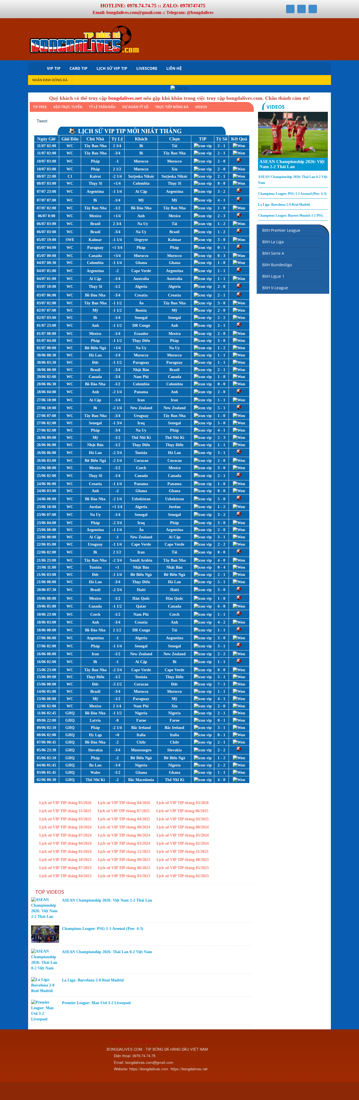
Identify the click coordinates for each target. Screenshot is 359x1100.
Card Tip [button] (79, 68)
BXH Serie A (273, 253)
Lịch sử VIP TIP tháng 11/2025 (65, 811)
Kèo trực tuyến (68, 107)
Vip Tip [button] (54, 68)
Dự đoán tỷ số (135, 107)
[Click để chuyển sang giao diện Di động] (61, 1091)
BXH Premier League (281, 230)
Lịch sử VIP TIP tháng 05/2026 (65, 803)
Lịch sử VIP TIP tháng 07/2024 (65, 835)
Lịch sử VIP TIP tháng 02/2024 (183, 843)
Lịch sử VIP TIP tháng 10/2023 (65, 860)
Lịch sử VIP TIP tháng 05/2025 (65, 819)
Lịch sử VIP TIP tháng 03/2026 (183, 803)
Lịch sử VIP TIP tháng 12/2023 (124, 851)
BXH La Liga (273, 241)
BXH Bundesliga (277, 264)
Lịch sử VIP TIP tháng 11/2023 (182, 851)
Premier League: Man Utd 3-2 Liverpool (96, 1003)
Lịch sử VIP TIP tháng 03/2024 (124, 843)
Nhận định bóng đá (50, 80)
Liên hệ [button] (174, 68)
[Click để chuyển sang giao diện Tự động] (36, 1091)
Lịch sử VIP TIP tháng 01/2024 (65, 851)
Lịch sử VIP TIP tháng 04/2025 (124, 819)
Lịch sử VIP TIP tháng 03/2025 (183, 819)
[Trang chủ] (35, 68)
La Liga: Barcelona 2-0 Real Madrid (93, 980)
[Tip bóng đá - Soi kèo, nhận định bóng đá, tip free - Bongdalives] (84, 38)
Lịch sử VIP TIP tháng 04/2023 (65, 876)
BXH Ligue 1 (273, 276)
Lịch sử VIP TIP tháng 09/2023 (124, 860)
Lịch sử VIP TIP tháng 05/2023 (183, 868)
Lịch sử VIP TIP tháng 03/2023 (124, 876)
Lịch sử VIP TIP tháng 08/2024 (183, 827)
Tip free (40, 107)
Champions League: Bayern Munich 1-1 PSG (290, 215)
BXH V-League (275, 287)
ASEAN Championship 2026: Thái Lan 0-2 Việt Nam (107, 952)
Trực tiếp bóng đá (171, 107)
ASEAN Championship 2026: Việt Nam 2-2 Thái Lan (107, 900)
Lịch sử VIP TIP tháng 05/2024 (183, 835)
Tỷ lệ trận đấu (102, 107)
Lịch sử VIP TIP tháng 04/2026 (124, 803)
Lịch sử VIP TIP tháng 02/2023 (183, 876)
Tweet (42, 121)
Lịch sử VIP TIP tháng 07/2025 (124, 811)
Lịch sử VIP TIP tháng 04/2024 (65, 843)
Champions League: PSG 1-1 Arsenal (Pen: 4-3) (102, 929)
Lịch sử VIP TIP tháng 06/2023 (124, 868)
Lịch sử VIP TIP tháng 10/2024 (65, 827)
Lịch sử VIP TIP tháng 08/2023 (183, 860)
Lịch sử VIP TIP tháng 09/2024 (124, 827)
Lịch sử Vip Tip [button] (111, 68)
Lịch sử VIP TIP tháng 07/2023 (65, 868)
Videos (201, 107)
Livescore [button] (146, 68)
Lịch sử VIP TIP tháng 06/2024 (124, 835)
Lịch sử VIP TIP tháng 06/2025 (182, 811)
